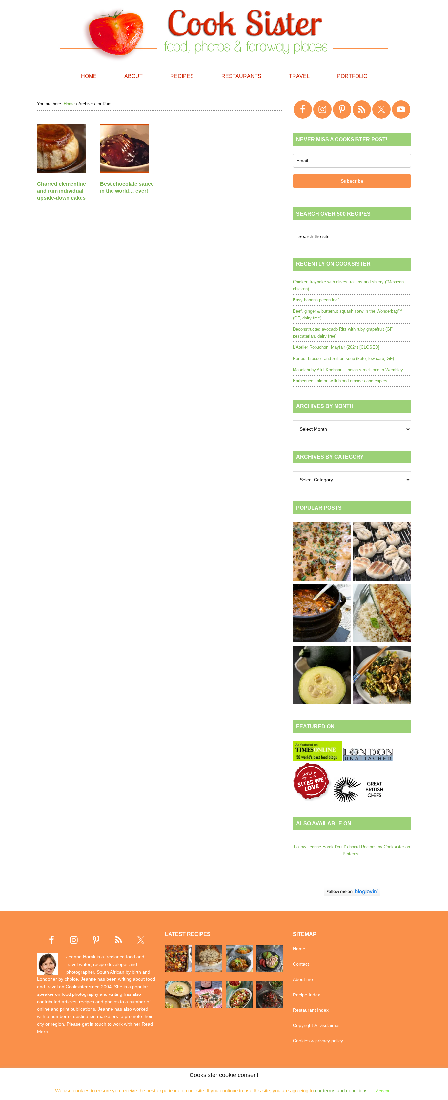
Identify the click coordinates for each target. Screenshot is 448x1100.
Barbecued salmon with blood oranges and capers (340, 380)
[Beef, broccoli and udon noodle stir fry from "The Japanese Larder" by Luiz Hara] (382, 676)
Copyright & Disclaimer (316, 1025)
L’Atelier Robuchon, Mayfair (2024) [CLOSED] (336, 347)
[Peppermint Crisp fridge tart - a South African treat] (322, 552)
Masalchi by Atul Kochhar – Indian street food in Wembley (348, 369)
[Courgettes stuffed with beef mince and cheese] (382, 614)
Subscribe (352, 180)
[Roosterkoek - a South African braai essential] (382, 552)
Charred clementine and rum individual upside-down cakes (61, 191)
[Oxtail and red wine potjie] (322, 614)
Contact (301, 964)
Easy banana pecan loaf (316, 300)
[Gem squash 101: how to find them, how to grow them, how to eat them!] (322, 676)
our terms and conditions (341, 1090)
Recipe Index (306, 994)
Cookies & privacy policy (318, 1040)
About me (303, 979)
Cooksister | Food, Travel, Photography (224, 33)
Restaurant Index (311, 1010)
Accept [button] (382, 1091)
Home (299, 948)
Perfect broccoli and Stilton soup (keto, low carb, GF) (343, 358)
